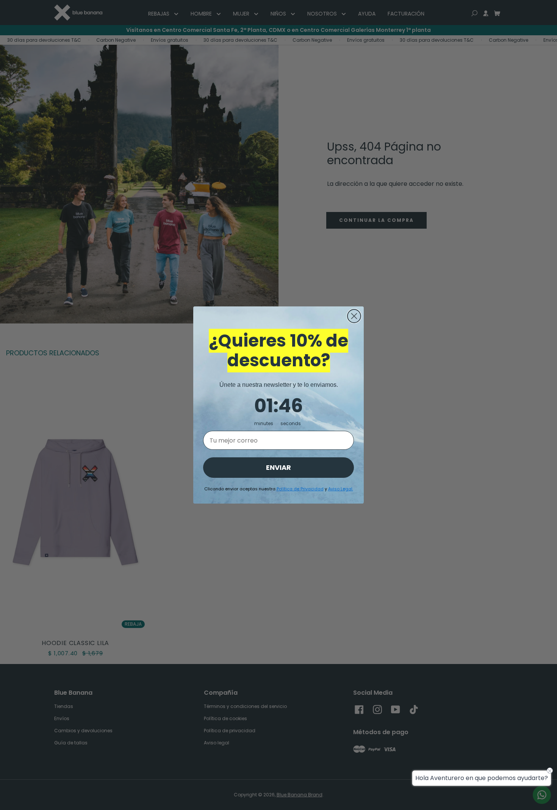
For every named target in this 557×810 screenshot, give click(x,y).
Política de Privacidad (300, 489)
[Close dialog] (354, 316)
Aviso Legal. (340, 489)
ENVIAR (278, 467)
